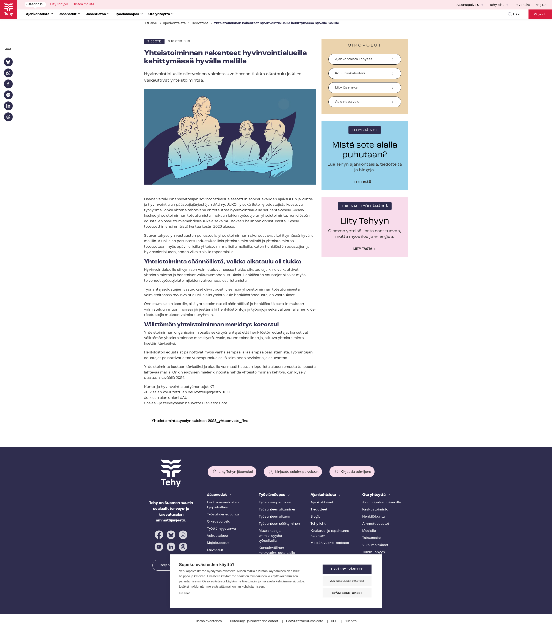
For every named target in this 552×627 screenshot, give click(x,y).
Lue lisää (362, 182)
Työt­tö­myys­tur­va (221, 529)
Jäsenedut (217, 495)
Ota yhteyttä (374, 495)
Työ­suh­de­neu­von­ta (223, 514)
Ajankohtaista (174, 23)
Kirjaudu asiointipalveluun (296, 472)
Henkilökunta (373, 516)
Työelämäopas (272, 495)
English (541, 5)
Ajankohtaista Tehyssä (353, 59)
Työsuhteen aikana (274, 516)
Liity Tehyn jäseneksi (236, 472)
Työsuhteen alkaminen (277, 509)
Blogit (315, 516)
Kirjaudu (540, 14)
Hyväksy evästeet (347, 569)
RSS (334, 621)
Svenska (523, 5)
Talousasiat (371, 538)
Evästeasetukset (347, 592)
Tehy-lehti (496, 5)
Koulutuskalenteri (350, 73)
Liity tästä (362, 249)
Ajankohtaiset (321, 502)
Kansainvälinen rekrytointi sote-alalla (277, 550)
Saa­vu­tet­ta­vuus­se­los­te (305, 621)
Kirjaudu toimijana (355, 472)
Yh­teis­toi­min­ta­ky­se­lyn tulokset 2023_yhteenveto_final (200, 421)
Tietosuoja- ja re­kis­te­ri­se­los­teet (254, 621)
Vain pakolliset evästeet (347, 581)
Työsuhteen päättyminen (279, 524)
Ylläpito (351, 621)
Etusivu (151, 23)
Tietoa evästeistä (209, 621)
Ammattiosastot (375, 524)
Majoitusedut (218, 543)
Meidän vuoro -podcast (329, 543)
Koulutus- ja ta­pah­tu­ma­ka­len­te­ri (330, 533)
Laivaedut (215, 550)
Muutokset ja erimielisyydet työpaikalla (270, 536)
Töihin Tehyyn (373, 552)
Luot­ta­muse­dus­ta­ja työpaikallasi (223, 505)
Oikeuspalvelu (218, 521)
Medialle (369, 531)
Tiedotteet (199, 23)
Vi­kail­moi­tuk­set (375, 545)
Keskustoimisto (375, 509)
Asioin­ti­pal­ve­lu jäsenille (381, 502)
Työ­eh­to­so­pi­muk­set (275, 502)
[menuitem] (526, 5)
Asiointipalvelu (467, 5)
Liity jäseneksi (347, 87)
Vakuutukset (217, 536)
